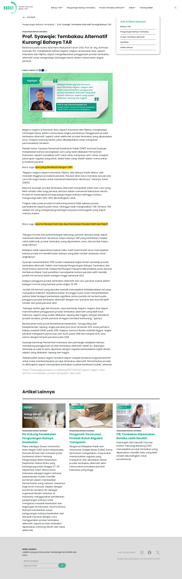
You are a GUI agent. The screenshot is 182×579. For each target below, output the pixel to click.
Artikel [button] (131, 7)
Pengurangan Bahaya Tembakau (81, 7)
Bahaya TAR (125, 26)
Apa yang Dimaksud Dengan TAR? (54, 167)
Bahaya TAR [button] (56, 7)
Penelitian (124, 42)
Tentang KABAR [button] (146, 7)
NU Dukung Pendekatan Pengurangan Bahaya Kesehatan (39, 438)
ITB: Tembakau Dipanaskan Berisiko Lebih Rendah (135, 436)
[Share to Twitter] (42, 70)
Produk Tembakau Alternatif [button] (111, 7)
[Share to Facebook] (40, 70)
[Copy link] (45, 70)
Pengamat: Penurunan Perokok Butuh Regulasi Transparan (86, 438)
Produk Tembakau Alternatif (132, 37)
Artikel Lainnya (126, 47)
